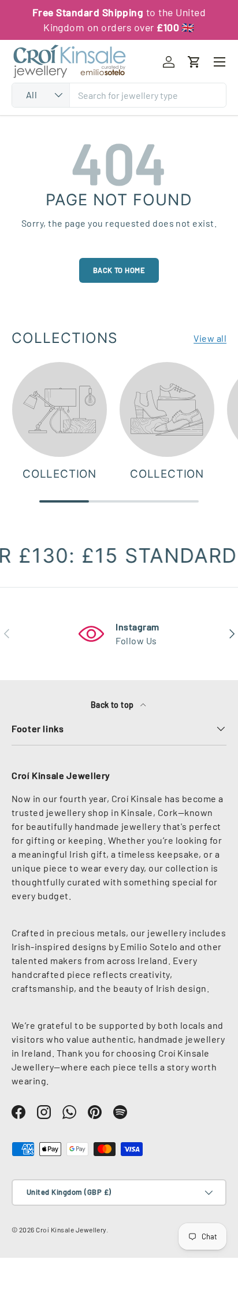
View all (210, 338)
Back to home (119, 270)
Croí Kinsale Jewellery (71, 1229)
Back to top (113, 705)
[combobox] (119, 95)
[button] (194, 62)
